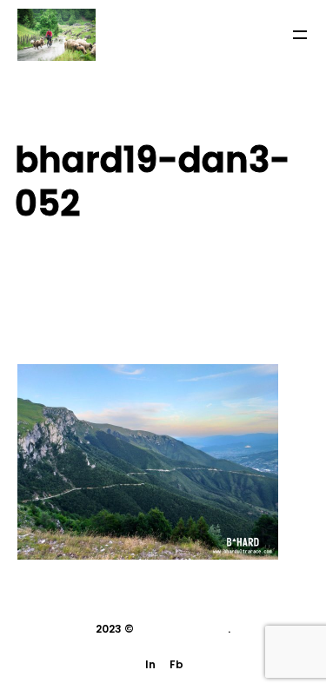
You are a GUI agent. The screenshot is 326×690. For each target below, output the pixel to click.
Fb (176, 664)
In (150, 664)
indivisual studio (182, 628)
